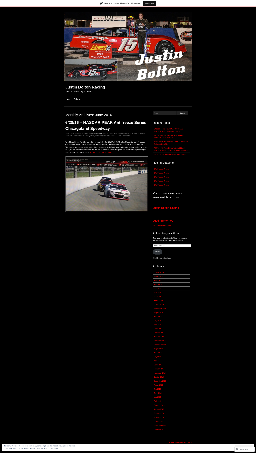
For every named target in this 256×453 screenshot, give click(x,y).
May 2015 (157, 321)
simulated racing (109, 136)
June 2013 (158, 393)
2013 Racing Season (161, 173)
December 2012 (160, 413)
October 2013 (159, 377)
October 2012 (159, 421)
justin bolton (134, 133)
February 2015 (159, 333)
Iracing (126, 133)
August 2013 (158, 385)
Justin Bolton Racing (85, 87)
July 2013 (157, 389)
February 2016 (159, 301)
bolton (111, 133)
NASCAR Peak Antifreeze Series (77, 136)
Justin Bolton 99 (163, 220)
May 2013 (157, 397)
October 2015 (159, 305)
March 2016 (158, 297)
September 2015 (160, 309)
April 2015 (157, 325)
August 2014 (158, 349)
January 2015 (159, 337)
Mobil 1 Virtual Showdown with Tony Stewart (170, 154)
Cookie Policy (53, 448)
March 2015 (158, 329)
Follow (157, 252)
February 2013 (159, 405)
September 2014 (160, 345)
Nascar (142, 133)
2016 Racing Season (86, 133)
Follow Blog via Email (166, 233)
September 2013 (160, 381)
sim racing (99, 136)
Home (68, 99)
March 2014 (158, 365)
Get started (149, 3)
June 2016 (158, 284)
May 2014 (157, 357)
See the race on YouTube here (101, 152)
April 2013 (157, 401)
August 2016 (158, 276)
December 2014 (160, 341)
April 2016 (157, 293)
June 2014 (158, 353)
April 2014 (157, 361)
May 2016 (157, 288)
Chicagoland (119, 133)
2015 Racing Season (161, 181)
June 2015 (158, 317)
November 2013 (160, 373)
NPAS (92, 136)
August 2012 (158, 429)
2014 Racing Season (161, 177)
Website (77, 99)
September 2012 (160, 425)
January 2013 (159, 409)
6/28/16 (105, 133)
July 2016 (157, 280)
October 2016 (159, 272)
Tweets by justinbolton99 (162, 225)
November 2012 (160, 417)
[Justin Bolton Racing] (128, 82)
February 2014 (159, 369)
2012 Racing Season (161, 169)
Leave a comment (123, 136)
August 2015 (158, 313)
